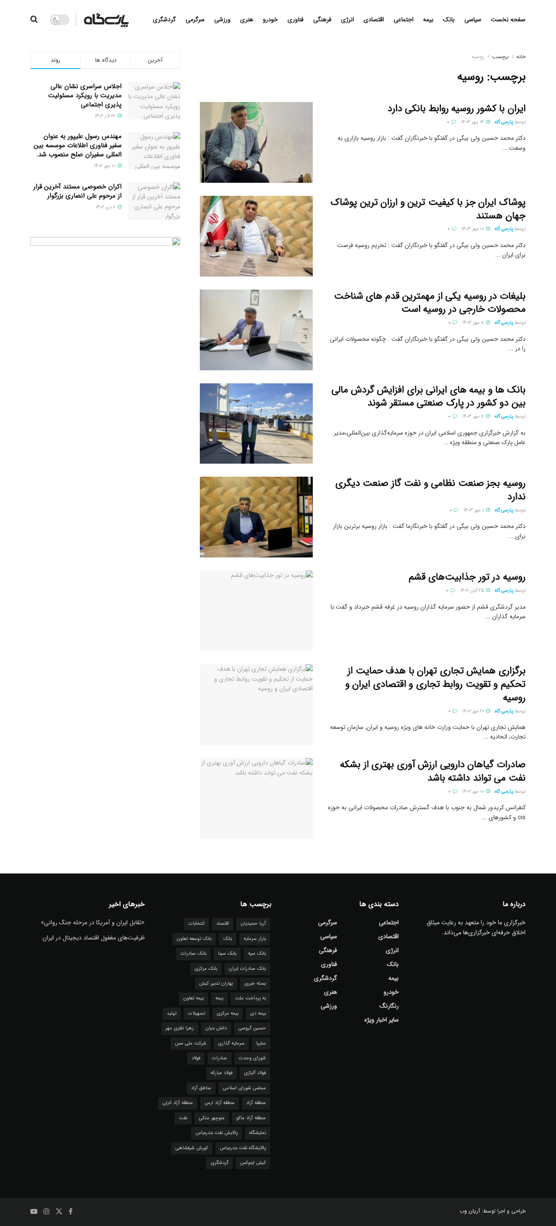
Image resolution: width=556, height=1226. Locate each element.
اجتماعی (404, 19)
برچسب (500, 57)
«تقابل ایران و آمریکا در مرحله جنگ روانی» (93, 922)
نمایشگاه (257, 1133)
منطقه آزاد (256, 1103)
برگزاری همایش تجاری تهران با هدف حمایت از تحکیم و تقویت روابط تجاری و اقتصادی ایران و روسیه (435, 684)
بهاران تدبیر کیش (216, 983)
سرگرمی (195, 19)
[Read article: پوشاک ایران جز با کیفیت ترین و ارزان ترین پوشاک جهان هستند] (256, 236)
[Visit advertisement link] (105, 387)
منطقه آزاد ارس (220, 1103)
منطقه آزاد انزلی (177, 1103)
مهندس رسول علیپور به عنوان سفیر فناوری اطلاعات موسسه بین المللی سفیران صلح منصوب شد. (78, 145)
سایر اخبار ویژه (381, 1020)
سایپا (261, 1043)
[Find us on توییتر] (59, 1211)
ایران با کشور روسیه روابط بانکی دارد (456, 108)
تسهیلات (196, 1013)
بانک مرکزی (206, 968)
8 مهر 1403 (473, 322)
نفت (183, 1118)
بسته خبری (255, 983)
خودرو (270, 19)
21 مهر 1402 (473, 711)
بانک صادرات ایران (247, 968)
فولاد (196, 1058)
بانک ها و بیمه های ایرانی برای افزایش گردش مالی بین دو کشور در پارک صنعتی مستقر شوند (428, 396)
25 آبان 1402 (472, 590)
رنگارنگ (389, 1006)
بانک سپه (257, 953)
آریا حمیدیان (253, 923)
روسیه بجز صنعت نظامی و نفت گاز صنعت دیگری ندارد (430, 490)
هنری (246, 19)
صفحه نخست (508, 19)
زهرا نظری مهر (179, 1028)
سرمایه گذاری (231, 1043)
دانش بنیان (216, 1028)
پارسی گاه (504, 122)
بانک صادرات (193, 953)
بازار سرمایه (255, 939)
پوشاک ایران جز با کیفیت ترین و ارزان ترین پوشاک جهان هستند (428, 209)
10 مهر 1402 (473, 791)
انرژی (347, 19)
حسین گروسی (252, 1028)
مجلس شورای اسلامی (244, 1088)
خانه (521, 57)
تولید (171, 1013)
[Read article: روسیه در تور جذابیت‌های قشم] (256, 610)
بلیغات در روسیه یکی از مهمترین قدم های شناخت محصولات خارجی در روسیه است (430, 303)
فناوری (296, 19)
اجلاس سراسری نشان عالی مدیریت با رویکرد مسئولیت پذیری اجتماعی (85, 95)
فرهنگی (322, 19)
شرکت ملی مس (190, 1043)
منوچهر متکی (212, 1118)
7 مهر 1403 (473, 416)
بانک (449, 19)
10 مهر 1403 (473, 229)
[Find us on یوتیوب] (33, 1211)
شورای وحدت (252, 1058)
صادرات (219, 1058)
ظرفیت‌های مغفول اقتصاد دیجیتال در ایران (94, 938)
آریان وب (470, 1211)
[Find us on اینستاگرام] (46, 1211)
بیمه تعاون (193, 998)
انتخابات (197, 923)
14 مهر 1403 (473, 122)
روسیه (478, 57)
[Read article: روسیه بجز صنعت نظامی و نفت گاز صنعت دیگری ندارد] (256, 517)
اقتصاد (222, 923)
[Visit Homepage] (106, 19)
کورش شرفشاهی (191, 1148)
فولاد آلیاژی (255, 1073)
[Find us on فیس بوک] (71, 1211)
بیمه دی (258, 1013)
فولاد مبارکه (221, 1073)
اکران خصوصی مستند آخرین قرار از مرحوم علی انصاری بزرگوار (77, 191)
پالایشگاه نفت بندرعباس (243, 1148)
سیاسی (472, 19)
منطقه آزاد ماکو (251, 1118)
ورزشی (222, 19)
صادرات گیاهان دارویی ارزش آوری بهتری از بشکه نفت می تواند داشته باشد (433, 771)
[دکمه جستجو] (34, 19)
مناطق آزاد (201, 1088)
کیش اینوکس (253, 1163)
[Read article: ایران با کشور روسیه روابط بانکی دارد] (256, 142)
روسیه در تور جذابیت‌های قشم (467, 577)
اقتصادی (374, 19)
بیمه (428, 19)
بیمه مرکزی (227, 1013)
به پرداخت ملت (250, 998)
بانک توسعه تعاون (194, 939)
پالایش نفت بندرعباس (216, 1133)
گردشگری (164, 19)
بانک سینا (227, 953)
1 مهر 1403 (474, 510)
